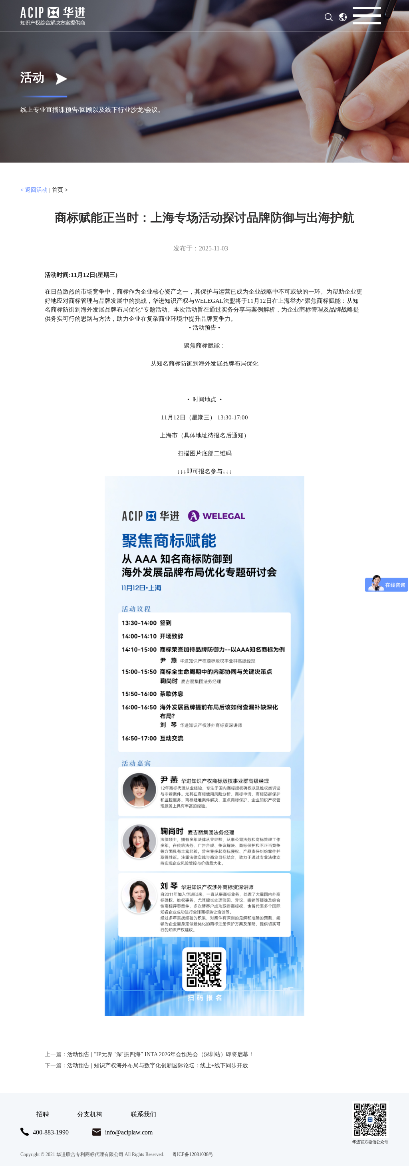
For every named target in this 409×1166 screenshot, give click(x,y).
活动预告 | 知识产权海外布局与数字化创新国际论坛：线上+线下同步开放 (146, 1066)
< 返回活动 (34, 190)
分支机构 (90, 1114)
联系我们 (143, 1114)
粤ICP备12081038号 (192, 1154)
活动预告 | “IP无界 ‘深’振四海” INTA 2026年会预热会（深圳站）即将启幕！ (149, 1054)
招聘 (42, 1114)
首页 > (60, 190)
